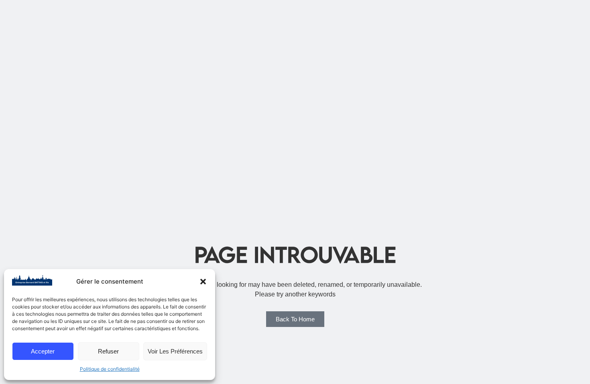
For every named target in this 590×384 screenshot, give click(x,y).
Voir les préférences (175, 351)
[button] (203, 282)
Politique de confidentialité (110, 369)
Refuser (108, 351)
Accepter (43, 351)
